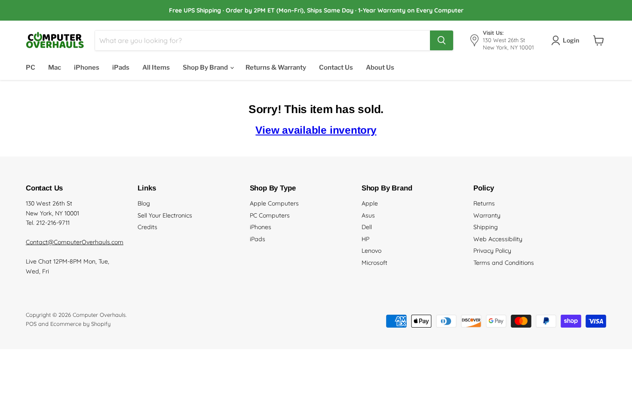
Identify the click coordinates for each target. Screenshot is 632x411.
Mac (54, 67)
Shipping (485, 227)
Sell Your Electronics (165, 215)
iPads (120, 67)
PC (30, 67)
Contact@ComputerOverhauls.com (74, 242)
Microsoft (374, 263)
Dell (367, 227)
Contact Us (336, 67)
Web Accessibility (497, 239)
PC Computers (270, 215)
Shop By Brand (206, 67)
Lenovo (371, 251)
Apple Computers (274, 203)
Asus (368, 215)
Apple (370, 203)
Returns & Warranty (275, 67)
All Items (156, 67)
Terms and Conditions (503, 263)
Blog (144, 203)
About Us (380, 67)
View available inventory (315, 130)
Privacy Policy (492, 251)
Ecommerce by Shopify (80, 323)
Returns (484, 203)
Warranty (486, 215)
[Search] (441, 40)
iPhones (86, 67)
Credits (147, 227)
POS (31, 323)
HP (365, 239)
